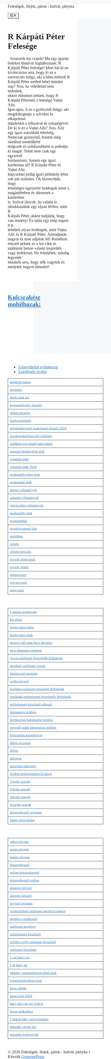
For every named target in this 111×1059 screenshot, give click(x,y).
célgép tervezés (20, 552)
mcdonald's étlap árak (25, 474)
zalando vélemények (24, 498)
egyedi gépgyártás (22, 559)
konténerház (18, 521)
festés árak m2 (19, 397)
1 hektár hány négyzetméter (29, 1019)
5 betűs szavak (20, 781)
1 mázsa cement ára (23, 612)
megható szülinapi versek (27, 666)
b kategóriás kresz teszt (26, 980)
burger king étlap (22, 627)
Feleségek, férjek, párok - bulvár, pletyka (41, 6)
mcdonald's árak (21, 513)
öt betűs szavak (20, 805)
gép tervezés (18, 582)
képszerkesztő (19, 865)
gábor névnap (19, 842)
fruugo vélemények (23, 490)
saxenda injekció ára (24, 1034)
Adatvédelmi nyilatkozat (38, 367)
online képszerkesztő (24, 872)
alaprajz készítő (21, 896)
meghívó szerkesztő (23, 919)
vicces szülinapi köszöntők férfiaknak (36, 658)
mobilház (16, 536)
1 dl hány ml (18, 965)
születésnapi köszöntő (25, 934)
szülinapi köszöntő (23, 950)
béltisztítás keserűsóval (26, 735)
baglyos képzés (20, 420)
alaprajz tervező (21, 888)
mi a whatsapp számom (26, 650)
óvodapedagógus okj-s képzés (31, 436)
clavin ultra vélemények (27, 505)
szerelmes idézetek (23, 766)
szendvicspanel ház (23, 528)
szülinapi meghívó (23, 926)
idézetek (16, 758)
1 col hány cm (19, 957)
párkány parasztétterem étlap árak (33, 973)
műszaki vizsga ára (23, 1027)
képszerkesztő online (24, 880)
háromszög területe (23, 712)
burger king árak (21, 635)
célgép (14, 544)
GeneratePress (32, 1056)
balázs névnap (20, 857)
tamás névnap (19, 849)
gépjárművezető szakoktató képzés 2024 (38, 428)
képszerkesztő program (26, 812)
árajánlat (16, 390)
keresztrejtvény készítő (26, 405)
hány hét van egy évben (26, 1004)
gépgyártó (17, 590)
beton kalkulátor (21, 1011)
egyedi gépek (19, 567)
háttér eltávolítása (22, 820)
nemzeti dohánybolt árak (27, 451)
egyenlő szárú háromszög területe (33, 727)
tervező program (21, 903)
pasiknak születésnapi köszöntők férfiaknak (40, 697)
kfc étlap (16, 619)
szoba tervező (19, 681)
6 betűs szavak (20, 789)
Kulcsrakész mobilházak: (24, 300)
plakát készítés (20, 413)
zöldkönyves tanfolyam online (31, 444)
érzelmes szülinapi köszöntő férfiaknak (37, 689)
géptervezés (18, 575)
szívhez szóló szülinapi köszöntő (33, 942)
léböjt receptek (20, 743)
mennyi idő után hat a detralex (31, 643)
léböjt (14, 751)
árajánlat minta (20, 382)
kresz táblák (18, 988)
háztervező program (23, 673)
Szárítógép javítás (32, 371)
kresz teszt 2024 (21, 996)
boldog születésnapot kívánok (31, 774)
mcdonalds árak (21, 482)
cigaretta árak (19, 459)
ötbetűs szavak (20, 797)
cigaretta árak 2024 (23, 467)
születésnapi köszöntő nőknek (31, 704)
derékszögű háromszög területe (31, 720)
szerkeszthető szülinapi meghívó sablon (38, 911)
